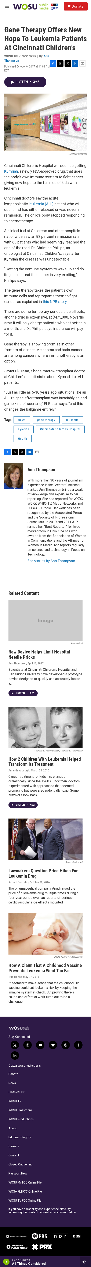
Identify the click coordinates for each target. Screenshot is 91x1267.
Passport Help (17, 1173)
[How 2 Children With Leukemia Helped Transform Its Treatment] (45, 727)
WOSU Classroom (20, 1110)
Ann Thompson (41, 469)
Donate (77, 6)
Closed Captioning (20, 1164)
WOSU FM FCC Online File (25, 1182)
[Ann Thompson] (13, 476)
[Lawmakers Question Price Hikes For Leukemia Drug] (45, 839)
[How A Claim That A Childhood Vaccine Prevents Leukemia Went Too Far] (45, 934)
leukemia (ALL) (41, 204)
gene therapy (46, 420)
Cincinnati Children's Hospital (60, 429)
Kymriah (11, 171)
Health (22, 438)
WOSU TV (14, 1101)
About (12, 1128)
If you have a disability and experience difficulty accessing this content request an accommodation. (42, 1210)
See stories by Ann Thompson (51, 560)
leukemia (72, 420)
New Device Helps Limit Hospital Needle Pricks (39, 654)
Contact (13, 1155)
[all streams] (85, 1261)
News (21, 420)
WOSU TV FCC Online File (24, 1200)
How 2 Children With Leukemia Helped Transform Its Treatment (44, 761)
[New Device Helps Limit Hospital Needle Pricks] (45, 620)
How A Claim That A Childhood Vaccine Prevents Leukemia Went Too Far (45, 968)
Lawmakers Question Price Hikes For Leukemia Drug (43, 873)
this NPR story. (55, 301)
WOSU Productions (21, 1119)
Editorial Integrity (19, 1137)
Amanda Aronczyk (19, 770)
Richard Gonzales (18, 882)
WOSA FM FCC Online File (25, 1191)
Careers (13, 1146)
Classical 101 (17, 1092)
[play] (6, 1262)
